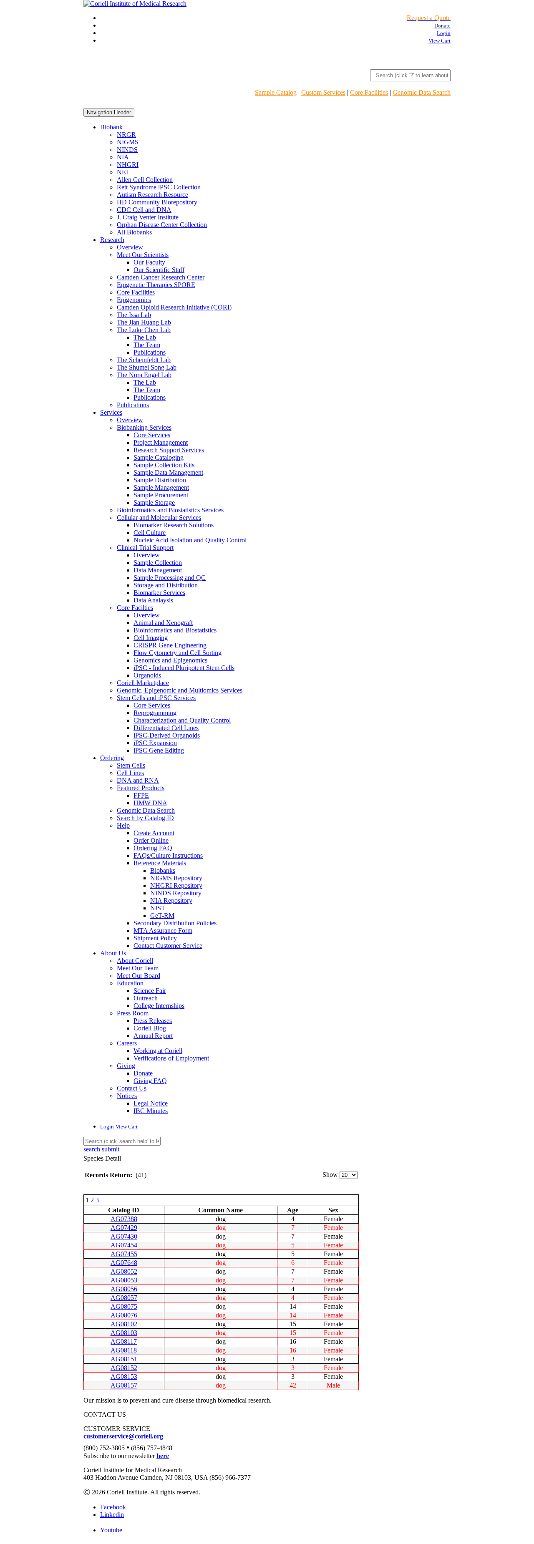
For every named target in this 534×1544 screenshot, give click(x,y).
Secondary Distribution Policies (175, 923)
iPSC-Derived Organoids (167, 735)
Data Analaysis (153, 600)
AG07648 (124, 1262)
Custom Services (323, 92)
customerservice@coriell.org (123, 1436)
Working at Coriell (158, 1050)
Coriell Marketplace (143, 682)
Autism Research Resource (152, 194)
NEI (122, 172)
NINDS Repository (176, 893)
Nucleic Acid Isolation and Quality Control (190, 540)
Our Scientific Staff (159, 269)
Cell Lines (130, 772)
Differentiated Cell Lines (166, 727)
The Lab (145, 337)
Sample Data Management (168, 472)
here (162, 1455)
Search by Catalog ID (145, 817)
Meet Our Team (138, 968)
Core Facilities (369, 92)
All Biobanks (134, 232)
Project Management (161, 442)
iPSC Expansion (155, 742)
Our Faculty (149, 262)
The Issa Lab (134, 314)
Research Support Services (169, 449)
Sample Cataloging (159, 457)
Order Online (151, 840)
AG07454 (124, 1245)
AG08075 (124, 1306)
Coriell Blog (150, 1028)
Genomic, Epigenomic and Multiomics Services (179, 690)
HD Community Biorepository (157, 202)
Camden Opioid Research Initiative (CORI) (174, 307)
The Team (147, 344)
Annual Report (153, 1035)
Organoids (147, 675)
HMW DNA (150, 802)
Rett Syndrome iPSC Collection (159, 187)
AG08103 (124, 1332)
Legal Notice (151, 1103)
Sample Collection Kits (164, 464)
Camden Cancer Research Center (160, 277)
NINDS (127, 149)
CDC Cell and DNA (144, 209)
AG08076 (124, 1315)
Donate (143, 1073)
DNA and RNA (138, 780)
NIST (157, 908)
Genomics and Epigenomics (170, 660)
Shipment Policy (155, 938)
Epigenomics (134, 299)
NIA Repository (171, 900)
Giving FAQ (150, 1080)
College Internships (159, 1005)
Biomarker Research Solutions (174, 525)
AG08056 (124, 1288)
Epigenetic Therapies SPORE (156, 284)
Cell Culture (150, 532)
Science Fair (150, 990)
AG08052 (124, 1271)
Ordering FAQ (153, 847)
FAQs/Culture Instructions (168, 855)
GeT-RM (162, 915)
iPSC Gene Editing (159, 750)
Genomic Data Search (422, 92)
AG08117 (124, 1341)
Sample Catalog (276, 92)
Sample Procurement (161, 495)
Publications (150, 352)
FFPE (141, 795)
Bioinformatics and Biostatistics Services (170, 510)
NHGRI (128, 164)
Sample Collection (158, 562)
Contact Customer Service (168, 945)
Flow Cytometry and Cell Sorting (178, 652)
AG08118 (124, 1350)
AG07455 (124, 1253)
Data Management (158, 570)
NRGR (126, 134)
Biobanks (162, 870)
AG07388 (124, 1218)
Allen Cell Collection (145, 179)
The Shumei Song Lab (146, 367)
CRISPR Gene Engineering (170, 645)
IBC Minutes (151, 1110)
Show (330, 1174)
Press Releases (153, 1020)
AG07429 (124, 1227)
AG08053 (124, 1280)
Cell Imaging (151, 637)
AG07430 (124, 1236)
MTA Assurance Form (163, 930)
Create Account (154, 832)
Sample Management (161, 487)
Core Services (152, 434)
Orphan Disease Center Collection (162, 224)
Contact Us (131, 1088)
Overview (130, 247)
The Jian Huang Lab (144, 322)
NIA (123, 157)
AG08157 (124, 1385)
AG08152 (124, 1367)
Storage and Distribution (166, 585)
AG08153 (124, 1376)
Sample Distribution (160, 480)
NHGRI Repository (176, 885)
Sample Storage (154, 502)
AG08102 (124, 1323)
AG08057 (124, 1297)
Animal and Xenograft (163, 622)
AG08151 (124, 1359)
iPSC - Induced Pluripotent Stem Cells (184, 667)
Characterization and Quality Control (182, 720)
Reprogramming (155, 712)
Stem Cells (131, 765)
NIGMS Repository (176, 878)
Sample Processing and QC (170, 577)
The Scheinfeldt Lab (144, 359)
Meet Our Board (138, 975)
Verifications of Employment (171, 1058)
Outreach (146, 998)
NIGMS (128, 142)
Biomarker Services (159, 592)
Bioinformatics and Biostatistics (175, 630)
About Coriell (135, 960)
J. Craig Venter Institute (148, 217)
